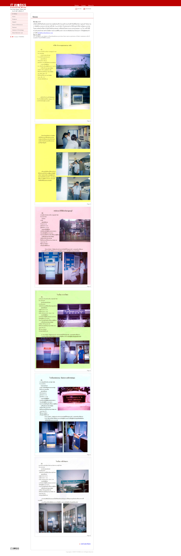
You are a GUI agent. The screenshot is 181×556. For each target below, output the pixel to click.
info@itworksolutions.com (45, 33)
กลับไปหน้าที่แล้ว (86, 544)
